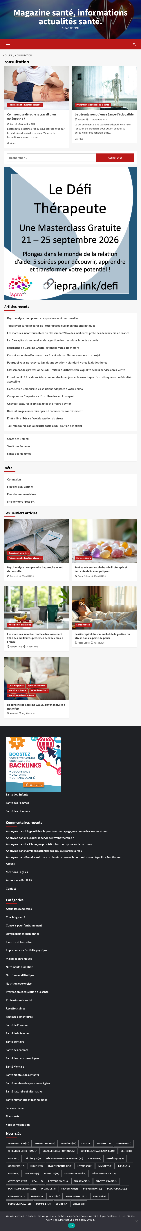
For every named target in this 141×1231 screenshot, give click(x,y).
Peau (37, 1181)
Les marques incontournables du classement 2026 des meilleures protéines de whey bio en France (68, 333)
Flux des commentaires (21, 494)
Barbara (81, 119)
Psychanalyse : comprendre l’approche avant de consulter (42, 318)
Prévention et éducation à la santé (25, 104)
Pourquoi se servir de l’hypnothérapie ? (49, 837)
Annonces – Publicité (19, 880)
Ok (71, 1225)
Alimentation (18, 1143)
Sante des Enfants (18, 438)
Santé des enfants (39, 690)
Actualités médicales (19, 908)
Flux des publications (20, 486)
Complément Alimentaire (97, 1150)
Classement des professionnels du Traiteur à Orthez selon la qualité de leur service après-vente (66, 369)
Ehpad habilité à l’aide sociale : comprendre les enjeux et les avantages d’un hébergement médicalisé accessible (69, 379)
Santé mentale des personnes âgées (28, 1083)
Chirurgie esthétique (22, 1150)
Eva (11, 124)
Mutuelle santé (75, 1173)
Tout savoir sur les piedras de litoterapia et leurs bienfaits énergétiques (51, 325)
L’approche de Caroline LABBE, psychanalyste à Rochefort (43, 347)
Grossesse (16, 1166)
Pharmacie (82, 1181)
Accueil (10, 863)
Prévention (92, 1188)
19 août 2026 (100, 576)
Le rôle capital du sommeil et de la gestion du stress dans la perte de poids (52, 340)
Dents (126, 1150)
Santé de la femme (17, 690)
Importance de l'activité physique (26, 950)
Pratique (48, 1188)
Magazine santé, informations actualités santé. (71, 17)
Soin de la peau (19, 1203)
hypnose (84, 1166)
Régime (37, 1196)
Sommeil (43, 1203)
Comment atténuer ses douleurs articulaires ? (53, 850)
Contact (11, 888)
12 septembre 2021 (26, 124)
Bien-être (68, 1143)
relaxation (16, 1196)
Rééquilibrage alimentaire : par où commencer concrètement (45, 411)
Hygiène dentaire (60, 1166)
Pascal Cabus (84, 576)
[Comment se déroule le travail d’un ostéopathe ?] (36, 88)
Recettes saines (15, 1008)
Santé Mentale (83, 624)
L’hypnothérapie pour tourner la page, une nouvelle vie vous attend (66, 831)
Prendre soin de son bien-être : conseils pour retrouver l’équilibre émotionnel (73, 857)
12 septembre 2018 (98, 119)
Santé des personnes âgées (22, 1058)
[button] (8, 44)
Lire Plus (11, 143)
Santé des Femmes (18, 446)
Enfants (94, 1158)
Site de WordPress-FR (21, 501)
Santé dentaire (15, 1041)
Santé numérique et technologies (26, 1099)
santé (54, 1196)
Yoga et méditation (18, 1124)
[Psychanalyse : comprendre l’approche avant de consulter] (36, 541)
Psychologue (117, 1188)
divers (13, 1158)
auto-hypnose (45, 1143)
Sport (62, 1203)
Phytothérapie (106, 1181)
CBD (86, 1143)
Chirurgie (123, 1143)
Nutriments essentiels (19, 967)
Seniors (99, 1196)
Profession (69, 1188)
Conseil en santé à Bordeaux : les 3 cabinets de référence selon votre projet (53, 355)
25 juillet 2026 (28, 713)
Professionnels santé (19, 1000)
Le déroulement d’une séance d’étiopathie (104, 114)
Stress (79, 1203)
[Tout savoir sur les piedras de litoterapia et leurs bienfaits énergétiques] (104, 541)
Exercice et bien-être (19, 553)
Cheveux (103, 1143)
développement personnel (64, 1158)
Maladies (32, 1173)
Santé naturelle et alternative (24, 1091)
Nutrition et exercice (19, 983)
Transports (12, 1116)
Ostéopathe (17, 1181)
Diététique (33, 1158)
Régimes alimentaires (19, 1016)
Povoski (14, 576)
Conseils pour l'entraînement (24, 925)
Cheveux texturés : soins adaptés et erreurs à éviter (39, 403)
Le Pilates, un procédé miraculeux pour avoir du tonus (58, 844)
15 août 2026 (32, 646)
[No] (136, 1221)
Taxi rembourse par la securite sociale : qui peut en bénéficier (44, 425)
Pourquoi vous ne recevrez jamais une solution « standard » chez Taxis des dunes (57, 362)
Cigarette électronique (59, 1150)
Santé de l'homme (36, 685)
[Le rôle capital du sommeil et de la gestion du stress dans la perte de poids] (104, 608)
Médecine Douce (104, 1173)
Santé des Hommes (19, 453)
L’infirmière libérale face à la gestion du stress (35, 418)
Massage (51, 1173)
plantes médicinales (22, 1188)
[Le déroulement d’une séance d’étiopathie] (104, 88)
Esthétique (115, 1158)
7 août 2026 (99, 642)
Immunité (105, 1166)
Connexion (14, 479)
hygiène (36, 1166)
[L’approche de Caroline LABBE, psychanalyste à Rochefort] (36, 678)
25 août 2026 (28, 576)
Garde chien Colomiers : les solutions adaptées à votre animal (45, 388)
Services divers (83, 558)
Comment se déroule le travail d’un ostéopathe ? (31, 116)
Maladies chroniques (19, 958)
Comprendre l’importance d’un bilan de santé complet (40, 396)
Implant (124, 1166)
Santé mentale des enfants (21, 695)
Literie (13, 1173)
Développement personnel (22, 933)
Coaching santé (16, 685)
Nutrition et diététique (20, 624)
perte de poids (58, 1181)
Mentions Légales (17, 872)
